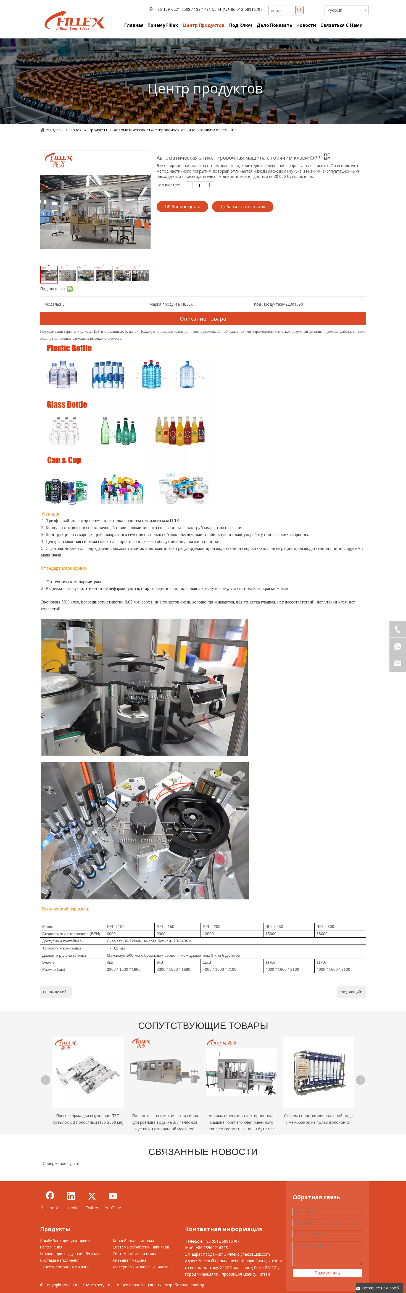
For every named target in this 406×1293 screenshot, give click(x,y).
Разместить (327, 1273)
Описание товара (203, 318)
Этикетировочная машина (64, 1266)
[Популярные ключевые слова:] (299, 10)
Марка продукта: (165, 304)
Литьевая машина (129, 1260)
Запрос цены (186, 207)
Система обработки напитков (141, 1247)
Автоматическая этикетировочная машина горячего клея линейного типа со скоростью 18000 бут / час (242, 1122)
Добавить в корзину (242, 207)
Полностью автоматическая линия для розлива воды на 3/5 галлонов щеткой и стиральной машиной (165, 1122)
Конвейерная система (133, 1240)
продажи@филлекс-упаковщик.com (236, 1254)
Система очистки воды (134, 1253)
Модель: (52, 304)
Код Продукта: (267, 304)
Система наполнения (60, 1260)
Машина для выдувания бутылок (71, 1253)
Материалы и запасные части (140, 1266)
